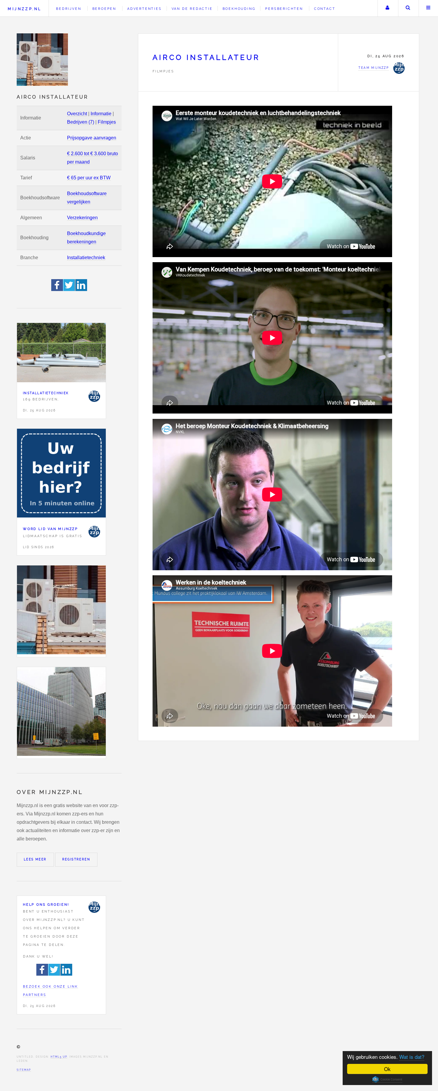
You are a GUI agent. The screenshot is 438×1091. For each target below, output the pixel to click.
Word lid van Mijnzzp (50, 529)
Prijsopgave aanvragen (91, 137)
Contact (325, 9)
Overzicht (77, 113)
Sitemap (24, 1069)
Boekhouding (239, 9)
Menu (428, 8)
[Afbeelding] (61, 611)
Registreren (76, 859)
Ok (387, 1069)
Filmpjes (107, 122)
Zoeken (407, 8)
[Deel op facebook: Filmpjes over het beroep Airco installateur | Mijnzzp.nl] (57, 289)
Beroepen (104, 9)
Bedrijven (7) (80, 122)
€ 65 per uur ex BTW (89, 177)
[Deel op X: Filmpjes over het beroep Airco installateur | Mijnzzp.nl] (69, 289)
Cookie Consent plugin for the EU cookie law (387, 1079)
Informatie (101, 113)
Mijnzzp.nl (24, 9)
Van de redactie (192, 9)
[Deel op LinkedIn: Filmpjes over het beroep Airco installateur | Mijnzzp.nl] (81, 289)
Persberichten (284, 9)
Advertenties (144, 9)
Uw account (387, 8)
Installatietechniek (86, 257)
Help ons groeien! (46, 904)
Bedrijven (68, 9)
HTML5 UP (59, 1056)
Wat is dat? (411, 1056)
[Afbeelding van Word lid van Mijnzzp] (61, 474)
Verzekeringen (82, 217)
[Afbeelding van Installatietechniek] (61, 354)
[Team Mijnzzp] (94, 396)
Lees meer (35, 859)
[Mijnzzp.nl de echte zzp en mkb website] (43, 59)
